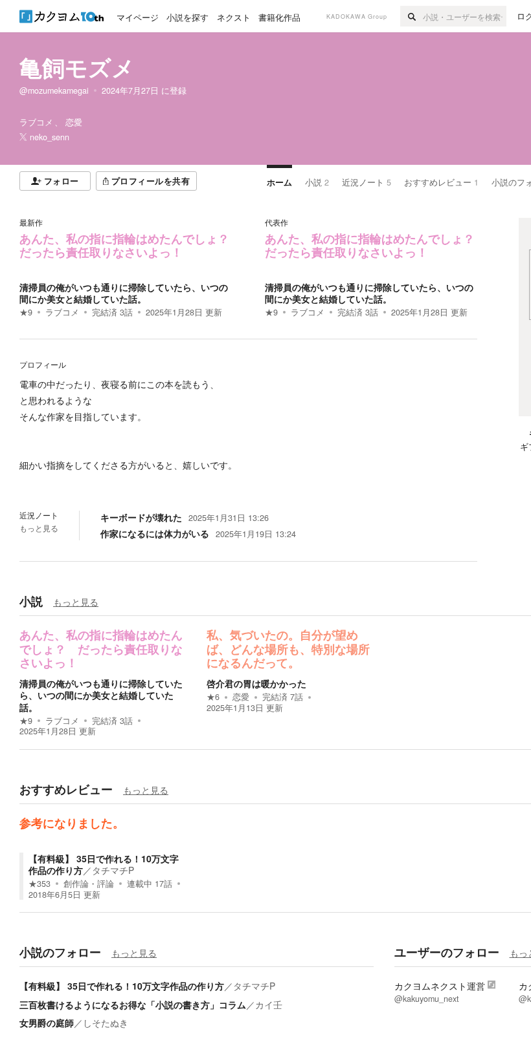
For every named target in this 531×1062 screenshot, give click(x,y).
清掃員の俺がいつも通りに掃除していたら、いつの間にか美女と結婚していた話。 (123, 293)
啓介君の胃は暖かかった (256, 683)
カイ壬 (268, 1004)
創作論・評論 (88, 883)
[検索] (411, 16)
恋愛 (240, 697)
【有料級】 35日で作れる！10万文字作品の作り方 (121, 985)
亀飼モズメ (77, 67)
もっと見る (38, 528)
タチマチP (113, 870)
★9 (25, 312)
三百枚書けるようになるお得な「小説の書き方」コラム (132, 1004)
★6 (213, 697)
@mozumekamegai (54, 90)
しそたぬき (105, 1022)
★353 (39, 883)
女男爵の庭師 (46, 1022)
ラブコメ (62, 312)
